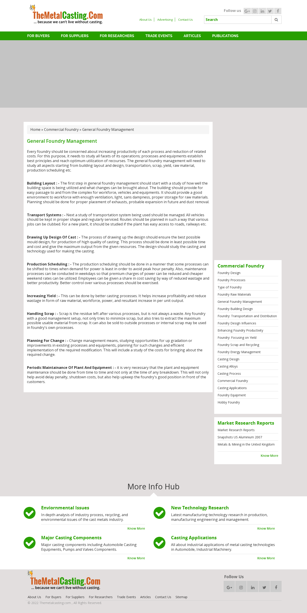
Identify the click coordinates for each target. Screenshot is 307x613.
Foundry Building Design (235, 309)
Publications (225, 36)
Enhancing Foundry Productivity (240, 330)
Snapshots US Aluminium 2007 (240, 437)
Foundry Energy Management (239, 352)
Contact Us (185, 20)
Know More (269, 455)
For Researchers (117, 36)
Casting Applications (232, 388)
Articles (192, 36)
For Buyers (38, 36)
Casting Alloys (228, 366)
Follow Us (234, 576)
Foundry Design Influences (237, 323)
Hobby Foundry (229, 402)
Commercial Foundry (61, 129)
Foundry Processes (231, 280)
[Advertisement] (153, 73)
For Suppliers (75, 36)
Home (35, 129)
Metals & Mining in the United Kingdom (246, 444)
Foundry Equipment (232, 395)
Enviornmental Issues (65, 508)
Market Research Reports (236, 430)
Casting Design (228, 359)
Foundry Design (229, 273)
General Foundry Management (240, 301)
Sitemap (181, 597)
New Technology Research (200, 508)
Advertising (165, 20)
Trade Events (158, 36)
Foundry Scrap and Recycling (238, 345)
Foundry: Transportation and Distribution (247, 316)
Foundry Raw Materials (234, 294)
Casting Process (229, 373)
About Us (145, 20)
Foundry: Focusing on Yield (237, 337)
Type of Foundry (230, 287)
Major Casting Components (71, 538)
